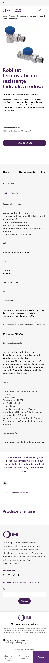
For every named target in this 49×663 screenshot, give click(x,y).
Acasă (5, 16)
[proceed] (23, 128)
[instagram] (14, 575)
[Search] (40, 10)
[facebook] (19, 575)
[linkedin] (4, 575)
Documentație (27, 171)
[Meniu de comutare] (44, 10)
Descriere (8, 171)
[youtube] (9, 575)
